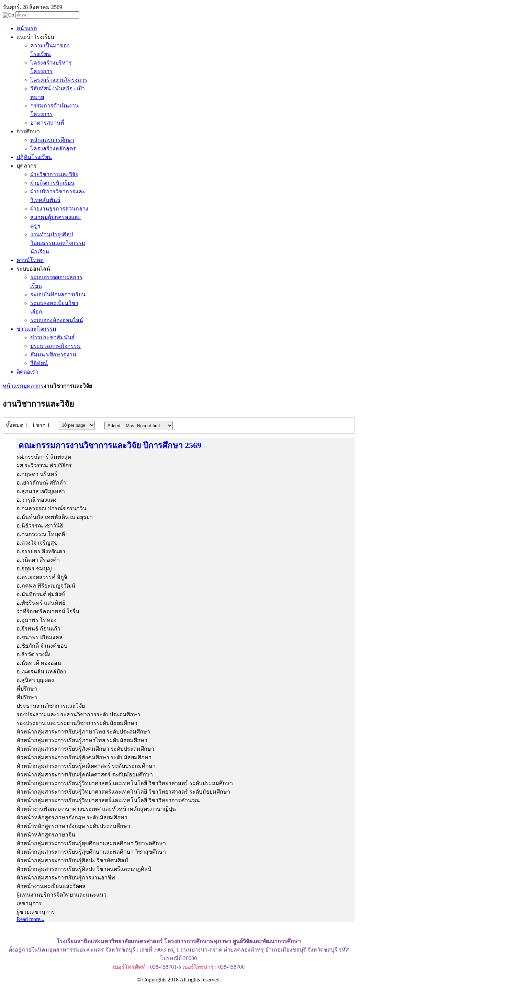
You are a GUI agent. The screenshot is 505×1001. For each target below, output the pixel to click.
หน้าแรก (13, 386)
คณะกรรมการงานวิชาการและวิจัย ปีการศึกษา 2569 (110, 445)
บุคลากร (33, 386)
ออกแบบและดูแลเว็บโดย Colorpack (37, 991)
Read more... (30, 919)
